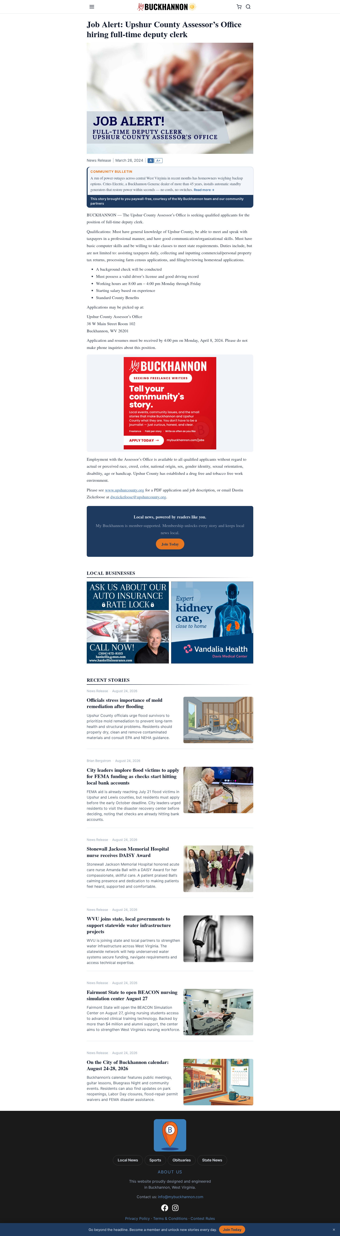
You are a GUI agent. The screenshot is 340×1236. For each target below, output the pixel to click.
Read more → (204, 190)
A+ (158, 160)
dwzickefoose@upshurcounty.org (138, 497)
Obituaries (182, 1160)
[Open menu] (92, 7)
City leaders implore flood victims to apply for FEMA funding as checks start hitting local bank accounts (133, 776)
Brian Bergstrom (99, 761)
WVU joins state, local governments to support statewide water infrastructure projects (129, 925)
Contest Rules (203, 1218)
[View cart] (239, 6)
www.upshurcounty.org (124, 490)
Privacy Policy (137, 1218)
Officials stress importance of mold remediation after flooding (124, 703)
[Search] (248, 7)
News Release (97, 691)
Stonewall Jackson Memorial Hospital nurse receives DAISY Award (128, 852)
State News (212, 1160)
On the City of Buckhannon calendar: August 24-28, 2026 (128, 1065)
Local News (128, 1160)
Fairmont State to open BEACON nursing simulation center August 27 (132, 995)
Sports (155, 1160)
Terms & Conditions (170, 1218)
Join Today (232, 1229)
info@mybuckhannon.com (180, 1196)
